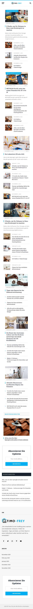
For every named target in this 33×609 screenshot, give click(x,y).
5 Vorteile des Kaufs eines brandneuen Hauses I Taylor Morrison (20, 177)
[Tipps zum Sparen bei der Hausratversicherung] (16, 280)
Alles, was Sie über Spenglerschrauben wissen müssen (19, 46)
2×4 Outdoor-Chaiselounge (18, 66)
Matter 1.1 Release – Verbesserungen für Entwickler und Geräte (17, 360)
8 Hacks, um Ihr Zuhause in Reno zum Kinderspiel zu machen (16, 28)
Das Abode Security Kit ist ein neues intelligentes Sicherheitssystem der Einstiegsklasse (20, 109)
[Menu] (3, 3)
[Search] (30, 3)
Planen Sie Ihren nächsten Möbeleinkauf (19, 268)
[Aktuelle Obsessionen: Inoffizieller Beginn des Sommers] (8, 55)
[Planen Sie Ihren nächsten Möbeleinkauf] (6, 267)
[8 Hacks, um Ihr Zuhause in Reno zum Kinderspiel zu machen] (16, 16)
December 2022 (6, 564)
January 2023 (5, 561)
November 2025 (6, 554)
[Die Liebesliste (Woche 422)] (16, 143)
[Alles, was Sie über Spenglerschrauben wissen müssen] (8, 45)
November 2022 (6, 568)
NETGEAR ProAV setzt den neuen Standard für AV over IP (16, 90)
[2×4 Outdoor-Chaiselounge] (8, 65)
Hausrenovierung (12, 11)
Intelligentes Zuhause (13, 73)
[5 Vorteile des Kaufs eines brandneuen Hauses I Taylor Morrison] (6, 176)
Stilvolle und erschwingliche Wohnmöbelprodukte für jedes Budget (16, 310)
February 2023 (6, 558)
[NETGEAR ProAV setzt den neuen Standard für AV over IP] (16, 78)
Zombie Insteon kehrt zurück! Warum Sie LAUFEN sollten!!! (15, 297)
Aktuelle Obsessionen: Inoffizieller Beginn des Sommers (20, 57)
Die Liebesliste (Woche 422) (14, 154)
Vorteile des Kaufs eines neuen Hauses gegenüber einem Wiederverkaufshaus (20, 250)
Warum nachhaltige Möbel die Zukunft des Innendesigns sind (20, 187)
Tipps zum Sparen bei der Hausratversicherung (15, 291)
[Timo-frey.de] (16, 3)
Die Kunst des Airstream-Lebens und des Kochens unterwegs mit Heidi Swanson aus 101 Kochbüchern (15, 336)
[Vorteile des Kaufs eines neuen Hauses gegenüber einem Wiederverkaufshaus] (6, 248)
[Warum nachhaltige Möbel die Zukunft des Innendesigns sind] (6, 186)
